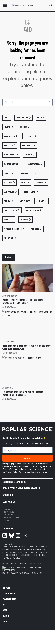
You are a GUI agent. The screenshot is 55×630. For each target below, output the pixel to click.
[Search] (50, 102)
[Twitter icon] (11, 535)
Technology (8, 593)
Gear (4, 610)
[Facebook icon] (4, 535)
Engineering (8, 342)
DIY (4, 604)
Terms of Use (8, 469)
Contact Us (9, 501)
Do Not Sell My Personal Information (22, 573)
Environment (9, 599)
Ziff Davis (14, 563)
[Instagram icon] (18, 535)
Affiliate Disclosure (10, 517)
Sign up (27, 458)
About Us (7, 495)
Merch (5, 615)
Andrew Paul (9, 307)
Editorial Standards (14, 481)
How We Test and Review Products (22, 488)
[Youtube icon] (25, 535)
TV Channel (7, 509)
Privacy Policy (12, 472)
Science (6, 587)
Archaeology (10, 296)
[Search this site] (51, 5)
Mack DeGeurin (10, 353)
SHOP (4, 621)
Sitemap (5, 520)
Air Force (7, 388)
